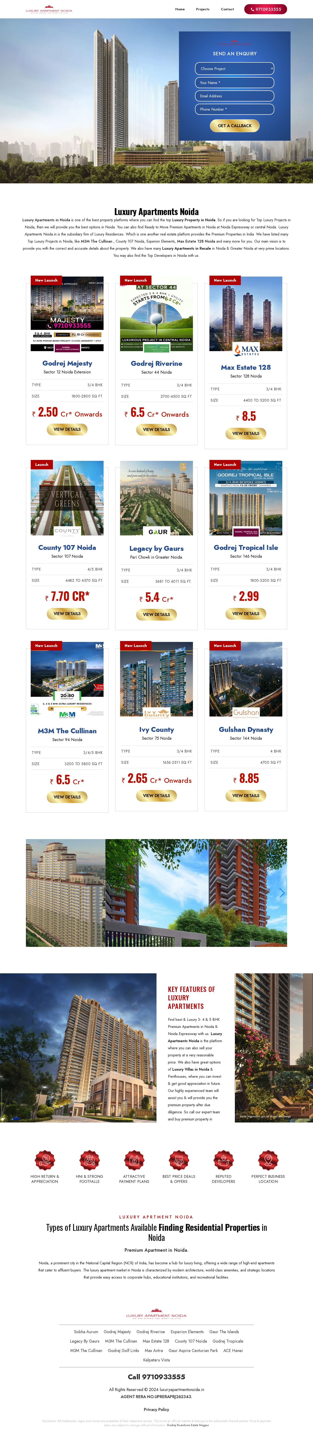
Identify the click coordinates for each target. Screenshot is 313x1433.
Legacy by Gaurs (84, 1341)
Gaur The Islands (224, 1332)
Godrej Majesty (117, 1332)
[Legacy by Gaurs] (156, 503)
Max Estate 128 (156, 1341)
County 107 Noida (191, 1341)
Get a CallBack (235, 126)
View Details (67, 429)
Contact (227, 9)
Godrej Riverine (151, 1332)
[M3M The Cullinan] (67, 684)
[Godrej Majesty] (67, 319)
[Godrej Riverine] (156, 319)
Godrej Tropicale (228, 1341)
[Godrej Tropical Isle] (245, 503)
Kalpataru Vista (156, 1360)
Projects (202, 9)
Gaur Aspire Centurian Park (193, 1351)
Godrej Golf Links (123, 1351)
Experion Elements (187, 1332)
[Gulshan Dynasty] (245, 684)
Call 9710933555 (156, 1377)
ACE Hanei (233, 1351)
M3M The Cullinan (121, 1341)
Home (180, 9)
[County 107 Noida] (67, 503)
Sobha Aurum (86, 1332)
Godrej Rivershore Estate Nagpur (188, 1425)
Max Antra (154, 1351)
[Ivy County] (156, 684)
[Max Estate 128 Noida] (245, 319)
